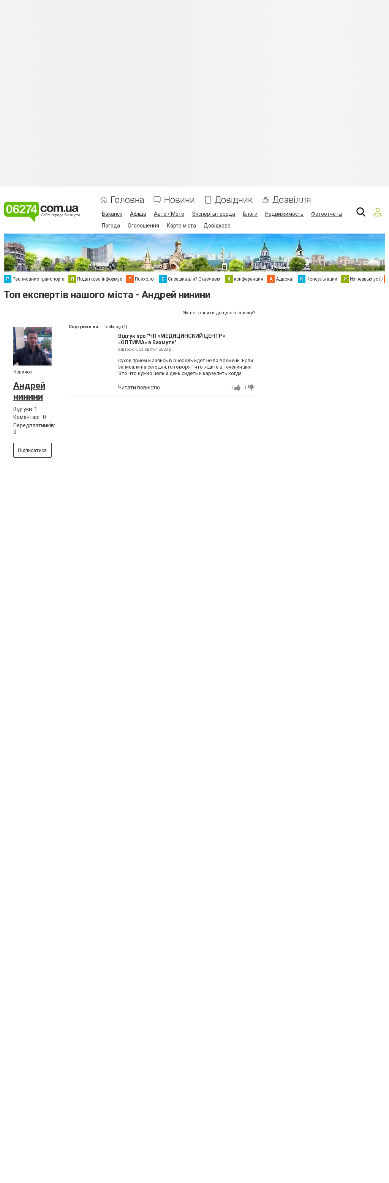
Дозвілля (291, 200)
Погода (111, 226)
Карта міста (181, 226)
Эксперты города (213, 214)
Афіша (138, 214)
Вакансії (112, 214)
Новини (179, 200)
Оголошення (143, 226)
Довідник (234, 200)
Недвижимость (284, 214)
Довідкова (217, 226)
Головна (127, 200)
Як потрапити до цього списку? (219, 312)
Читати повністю (139, 387)
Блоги (250, 214)
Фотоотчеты (326, 214)
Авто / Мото (169, 214)
